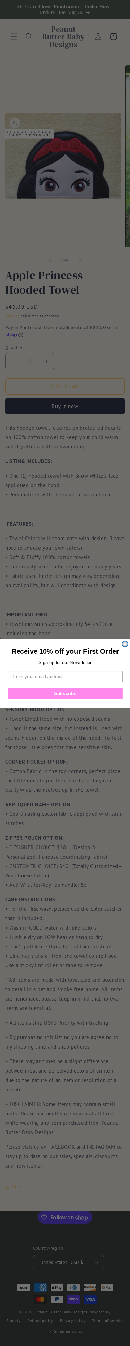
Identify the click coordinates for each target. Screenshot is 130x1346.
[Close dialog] (125, 644)
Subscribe (65, 693)
